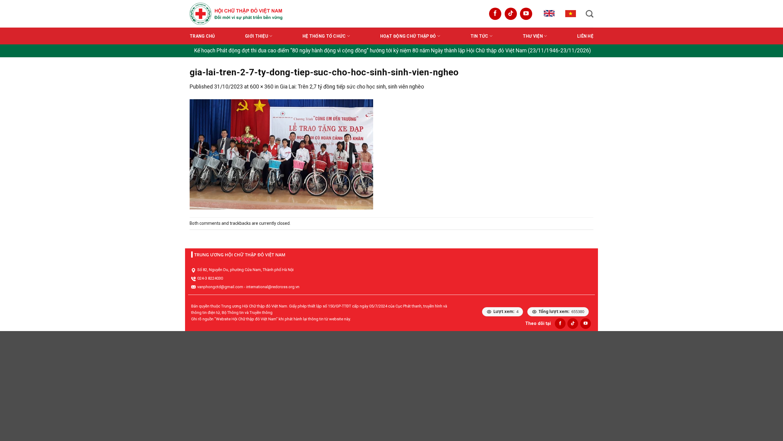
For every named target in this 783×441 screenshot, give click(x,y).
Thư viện (533, 36)
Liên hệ (585, 36)
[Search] (589, 13)
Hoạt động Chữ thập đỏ (408, 36)
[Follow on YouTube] (526, 14)
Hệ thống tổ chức (324, 36)
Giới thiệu (256, 36)
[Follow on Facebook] (495, 14)
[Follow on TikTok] (511, 14)
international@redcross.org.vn (272, 287)
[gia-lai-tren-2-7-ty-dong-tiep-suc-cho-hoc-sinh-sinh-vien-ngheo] (281, 154)
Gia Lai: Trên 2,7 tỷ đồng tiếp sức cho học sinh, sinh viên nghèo (352, 87)
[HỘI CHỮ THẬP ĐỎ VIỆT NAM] (236, 13)
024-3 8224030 (210, 278)
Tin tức (479, 36)
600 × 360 (261, 87)
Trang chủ (202, 36)
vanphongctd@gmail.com (220, 287)
